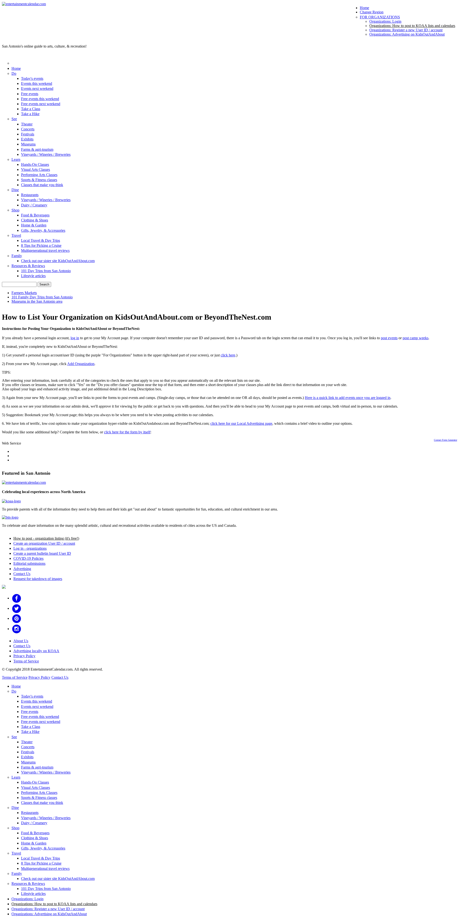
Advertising (22, 569)
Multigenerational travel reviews (45, 250)
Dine (15, 190)
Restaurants (29, 195)
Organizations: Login (385, 21)
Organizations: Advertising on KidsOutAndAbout (407, 34)
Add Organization (80, 364)
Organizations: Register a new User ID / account (406, 30)
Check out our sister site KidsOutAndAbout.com (58, 261)
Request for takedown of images (37, 579)
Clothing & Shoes (34, 220)
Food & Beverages (35, 215)
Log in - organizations (30, 548)
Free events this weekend (40, 99)
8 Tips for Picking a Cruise (41, 245)
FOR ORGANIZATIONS (380, 17)
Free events (29, 94)
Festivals (27, 134)
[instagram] (16, 629)
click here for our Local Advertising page (241, 423)
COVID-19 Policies (28, 558)
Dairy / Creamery (34, 205)
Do (13, 73)
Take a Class (30, 109)
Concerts (27, 129)
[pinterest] (16, 618)
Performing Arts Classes (39, 175)
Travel (16, 235)
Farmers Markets (24, 293)
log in (75, 338)
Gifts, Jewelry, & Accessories (43, 230)
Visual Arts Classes (35, 169)
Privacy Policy (24, 656)
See (14, 119)
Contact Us (21, 574)
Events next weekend (37, 88)
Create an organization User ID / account (44, 543)
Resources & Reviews (28, 266)
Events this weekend (36, 83)
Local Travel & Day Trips (40, 240)
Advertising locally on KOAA (36, 651)
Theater (27, 124)
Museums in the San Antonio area (36, 301)
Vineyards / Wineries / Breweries (46, 154)
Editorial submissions (29, 563)
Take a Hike (30, 114)
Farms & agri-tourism (37, 149)
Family (16, 256)
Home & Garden (33, 225)
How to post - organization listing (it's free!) (46, 538)
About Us (20, 641)
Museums (28, 144)
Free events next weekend (40, 104)
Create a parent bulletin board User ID (42, 553)
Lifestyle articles (33, 276)
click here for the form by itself (127, 432)
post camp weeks (415, 338)
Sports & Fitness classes (39, 180)
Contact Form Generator (445, 440)
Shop (15, 210)
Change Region (371, 12)
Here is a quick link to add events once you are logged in (347, 398)
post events (389, 338)
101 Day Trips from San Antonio (46, 271)
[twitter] (16, 608)
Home (364, 8)
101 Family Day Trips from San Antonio (42, 297)
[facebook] (16, 598)
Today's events (32, 78)
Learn (15, 159)
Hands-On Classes (35, 164)
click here (228, 355)
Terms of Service (26, 661)
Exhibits (27, 139)
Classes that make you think (42, 185)
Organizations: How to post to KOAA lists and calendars (412, 26)
